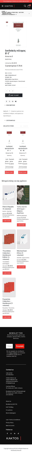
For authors (9, 410)
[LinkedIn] (14, 433)
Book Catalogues (11, 413)
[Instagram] (11, 433)
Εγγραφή (19, 346)
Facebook (6, 101)
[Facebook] (7, 433)
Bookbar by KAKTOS (11, 404)
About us (8, 401)
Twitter (9, 101)
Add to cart (15, 95)
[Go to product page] (9, 137)
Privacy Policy (9, 422)
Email (15, 101)
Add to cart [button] (10, 172)
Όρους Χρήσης (13, 352)
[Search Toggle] (25, 6)
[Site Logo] (9, 6)
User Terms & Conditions (13, 419)
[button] (3, 6)
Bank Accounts (10, 425)
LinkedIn (12, 101)
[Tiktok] (18, 433)
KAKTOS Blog (9, 407)
